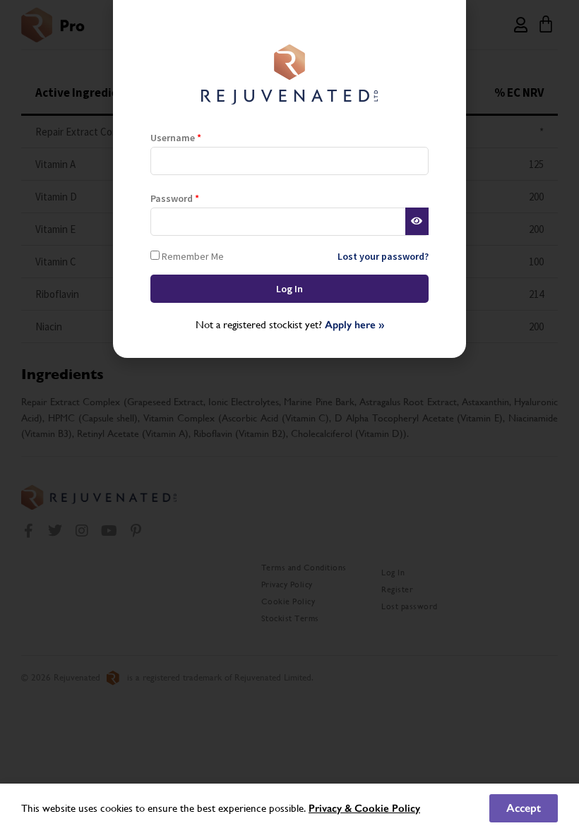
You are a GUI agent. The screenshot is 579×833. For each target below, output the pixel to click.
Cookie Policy (387, 808)
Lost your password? (383, 256)
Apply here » (354, 324)
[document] (289, 416)
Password (174, 198)
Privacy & (331, 808)
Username (175, 137)
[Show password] (417, 222)
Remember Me (192, 256)
